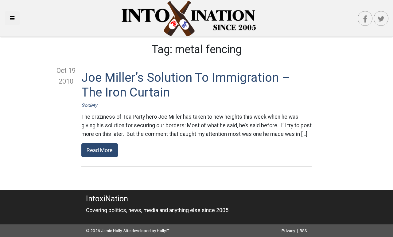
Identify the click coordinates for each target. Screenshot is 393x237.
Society (89, 105)
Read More (100, 150)
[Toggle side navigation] (12, 18)
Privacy (288, 230)
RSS (303, 230)
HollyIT (163, 230)
